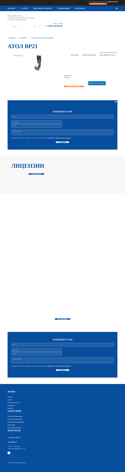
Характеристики (89, 55)
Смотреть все (36, 174)
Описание (75, 55)
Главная (11, 38)
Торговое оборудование (42, 38)
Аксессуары (11, 425)
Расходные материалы (15, 427)
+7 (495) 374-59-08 (111, 2)
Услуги (24, 8)
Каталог (11, 8)
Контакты (80, 8)
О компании (63, 8)
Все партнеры (63, 319)
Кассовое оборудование (15, 416)
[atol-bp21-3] (18, 56)
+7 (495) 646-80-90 (53, 26)
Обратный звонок (98, 4)
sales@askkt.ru (12, 442)
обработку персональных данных (59, 138)
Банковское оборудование (16, 422)
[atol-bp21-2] (38, 64)
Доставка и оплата (42, 8)
